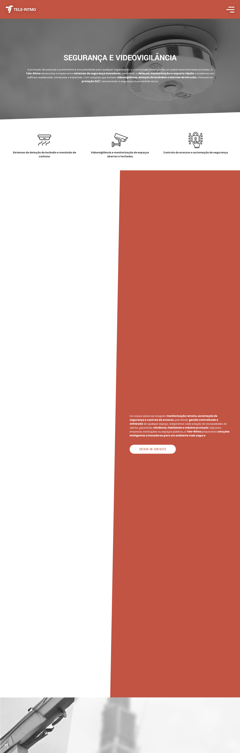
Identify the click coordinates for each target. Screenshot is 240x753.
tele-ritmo (25, 10)
